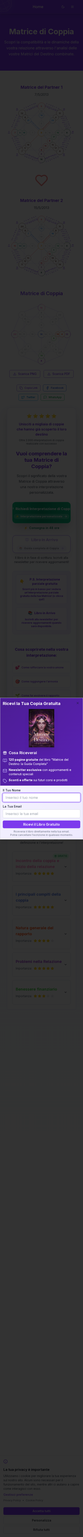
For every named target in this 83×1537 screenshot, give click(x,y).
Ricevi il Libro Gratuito (41, 824)
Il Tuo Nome (12, 790)
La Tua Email (12, 806)
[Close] (77, 703)
